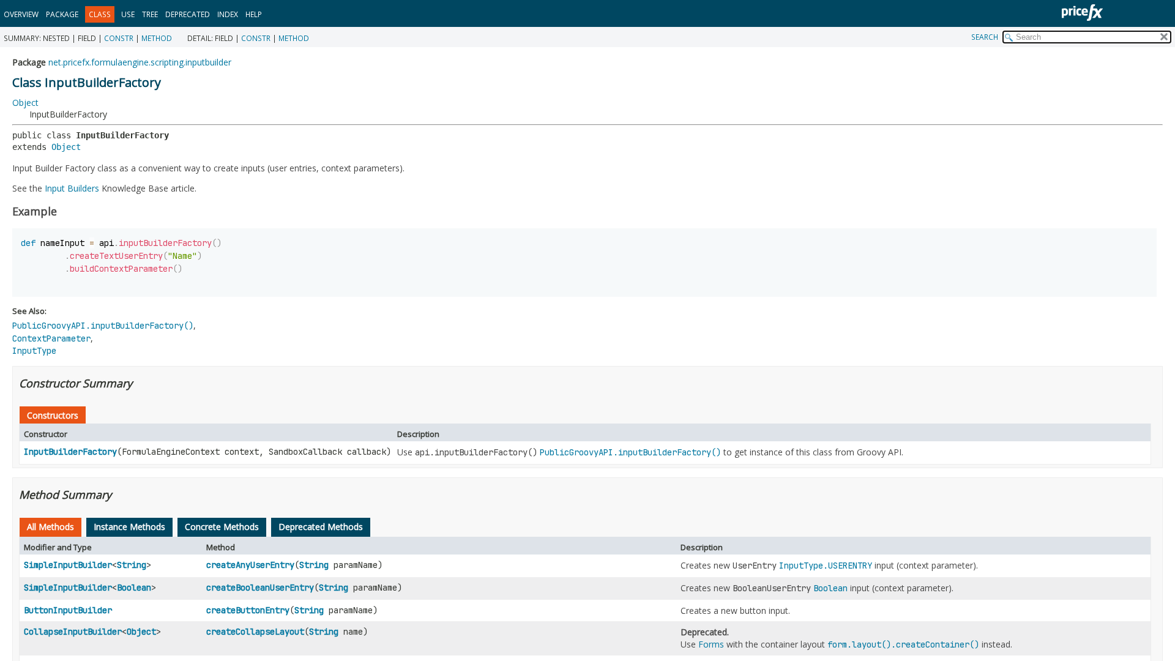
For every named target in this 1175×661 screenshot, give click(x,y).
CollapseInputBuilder (73, 631)
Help (253, 14)
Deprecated (187, 14)
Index (227, 14)
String (131, 564)
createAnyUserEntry (250, 564)
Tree (150, 14)
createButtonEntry (247, 610)
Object (25, 102)
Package (62, 14)
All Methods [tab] (50, 526)
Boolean (134, 587)
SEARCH (984, 37)
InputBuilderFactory (70, 451)
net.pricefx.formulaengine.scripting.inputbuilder (139, 62)
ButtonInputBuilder (68, 610)
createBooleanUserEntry (260, 587)
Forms (711, 644)
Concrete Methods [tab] (222, 526)
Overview (21, 14)
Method (156, 38)
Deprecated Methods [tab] (320, 526)
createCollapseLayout (255, 631)
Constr (118, 38)
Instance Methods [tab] (129, 526)
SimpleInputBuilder (68, 564)
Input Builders (72, 188)
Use (128, 14)
